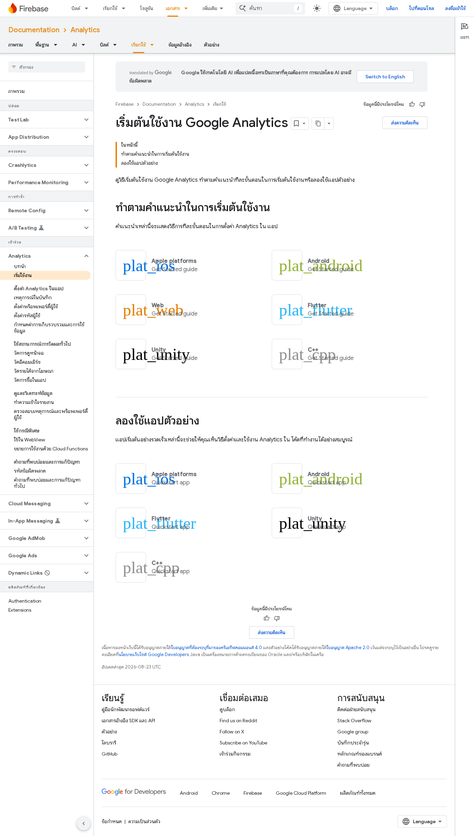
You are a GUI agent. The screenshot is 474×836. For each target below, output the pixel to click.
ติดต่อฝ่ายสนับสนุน (356, 709)
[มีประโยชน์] (412, 104)
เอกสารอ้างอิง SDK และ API (128, 720)
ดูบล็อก (227, 709)
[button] (41, 119)
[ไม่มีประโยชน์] (422, 104)
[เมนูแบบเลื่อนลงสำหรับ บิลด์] (88, 8)
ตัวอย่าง (211, 45)
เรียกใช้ (110, 8)
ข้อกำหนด (112, 821)
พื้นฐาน (42, 45)
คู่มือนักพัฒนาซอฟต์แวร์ (126, 709)
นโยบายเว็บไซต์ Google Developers (154, 654)
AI (74, 45)
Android (189, 793)
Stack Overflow (354, 720)
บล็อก (392, 8)
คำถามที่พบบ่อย (353, 765)
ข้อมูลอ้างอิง (180, 45)
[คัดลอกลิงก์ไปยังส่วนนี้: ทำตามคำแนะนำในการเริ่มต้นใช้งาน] (277, 208)
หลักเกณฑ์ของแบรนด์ (359, 754)
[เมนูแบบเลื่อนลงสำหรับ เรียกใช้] (125, 8)
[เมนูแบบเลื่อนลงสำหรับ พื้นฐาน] (57, 44)
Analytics (85, 30)
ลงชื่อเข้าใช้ (455, 8)
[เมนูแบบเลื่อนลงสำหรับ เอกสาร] (188, 8)
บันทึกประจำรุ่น (353, 743)
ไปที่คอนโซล (421, 8)
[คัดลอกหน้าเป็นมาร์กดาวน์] (318, 123)
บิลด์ (75, 8)
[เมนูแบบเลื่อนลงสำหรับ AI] (85, 44)
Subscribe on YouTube (243, 743)
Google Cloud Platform (301, 793)
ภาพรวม (15, 45)
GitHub (109, 754)
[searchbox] (46, 66)
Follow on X (232, 732)
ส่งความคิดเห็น (405, 123)
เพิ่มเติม (210, 8)
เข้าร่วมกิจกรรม (235, 754)
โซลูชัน (146, 8)
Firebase (125, 104)
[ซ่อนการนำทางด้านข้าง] (84, 823)
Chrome (221, 793)
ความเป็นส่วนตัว (144, 821)
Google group (352, 732)
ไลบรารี (109, 743)
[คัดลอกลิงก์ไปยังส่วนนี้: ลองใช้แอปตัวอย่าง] (206, 421)
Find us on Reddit (238, 720)
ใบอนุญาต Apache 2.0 (348, 647)
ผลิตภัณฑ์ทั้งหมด (357, 793)
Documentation (33, 30)
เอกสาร (173, 8)
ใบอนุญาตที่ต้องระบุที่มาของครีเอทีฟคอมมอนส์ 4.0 (216, 647)
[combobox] (270, 8)
